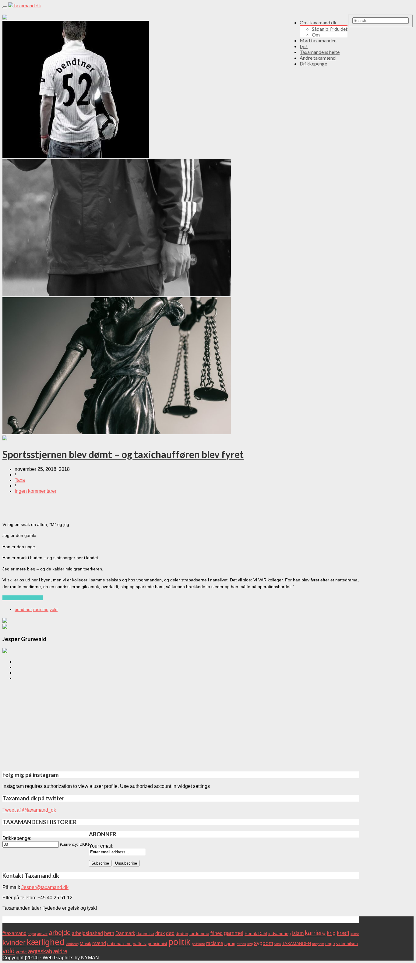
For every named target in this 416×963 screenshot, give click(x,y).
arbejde (60, 933)
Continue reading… (22, 597)
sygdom (263, 943)
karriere (315, 932)
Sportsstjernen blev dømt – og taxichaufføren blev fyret (123, 454)
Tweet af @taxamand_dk (29, 810)
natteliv (139, 943)
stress (241, 944)
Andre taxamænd (318, 58)
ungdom (318, 944)
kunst (355, 934)
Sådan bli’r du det (329, 29)
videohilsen (347, 943)
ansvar (42, 934)
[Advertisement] (180, 726)
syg (250, 944)
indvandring (279, 933)
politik (179, 942)
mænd (99, 943)
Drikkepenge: (16, 838)
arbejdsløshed (87, 933)
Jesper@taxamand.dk (45, 887)
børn (109, 933)
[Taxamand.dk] (24, 5)
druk (160, 933)
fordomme (199, 933)
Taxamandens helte (320, 52)
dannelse (145, 933)
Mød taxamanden (318, 40)
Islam (298, 933)
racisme (40, 609)
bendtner (23, 609)
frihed (216, 933)
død (170, 933)
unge (330, 943)
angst (32, 934)
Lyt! (304, 46)
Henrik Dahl (256, 933)
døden (182, 933)
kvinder (14, 943)
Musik (85, 943)
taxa (277, 944)
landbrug (72, 944)
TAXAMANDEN (296, 943)
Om (316, 34)
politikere (198, 944)
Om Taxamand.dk (318, 22)
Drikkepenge (313, 63)
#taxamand (14, 933)
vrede (21, 952)
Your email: (101, 845)
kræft (343, 933)
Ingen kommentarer (35, 491)
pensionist (157, 943)
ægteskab (40, 951)
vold (54, 609)
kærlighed (46, 942)
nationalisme (119, 943)
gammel (233, 933)
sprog (229, 943)
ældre (60, 951)
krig (331, 933)
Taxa (20, 480)
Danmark (125, 933)
